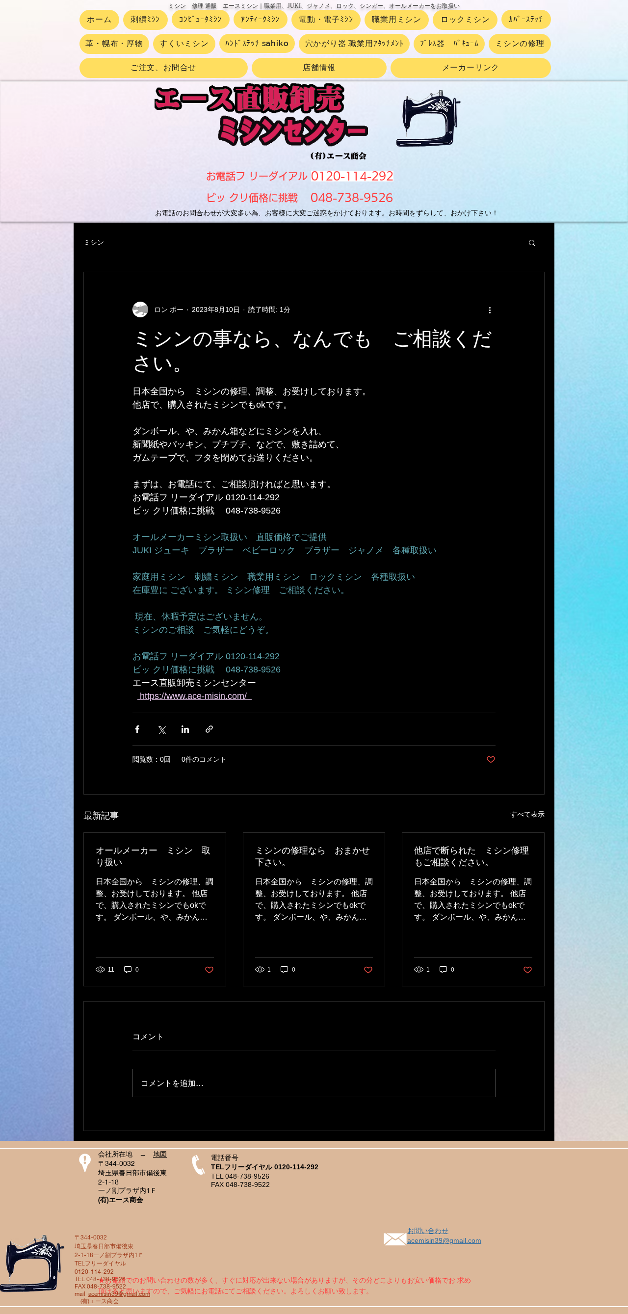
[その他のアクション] (490, 309)
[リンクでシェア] (209, 729)
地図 (160, 1154)
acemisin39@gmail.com (119, 1293)
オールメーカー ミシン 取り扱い (153, 856)
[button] (532, 242)
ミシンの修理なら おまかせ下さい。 (312, 856)
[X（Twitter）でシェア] (161, 729)
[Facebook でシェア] (137, 729)
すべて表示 (527, 814)
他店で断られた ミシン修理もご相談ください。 (471, 856)
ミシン (93, 242)
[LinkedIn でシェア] (185, 729)
